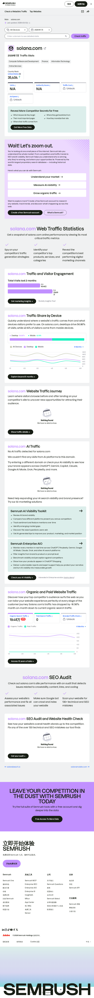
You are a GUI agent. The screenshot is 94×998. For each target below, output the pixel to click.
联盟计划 (6, 909)
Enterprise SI (30, 891)
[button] (82, 11)
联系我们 (50, 909)
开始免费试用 (11, 864)
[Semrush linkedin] (3, 929)
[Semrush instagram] (5, 929)
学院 (70, 884)
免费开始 (81, 4)
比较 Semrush (8, 899)
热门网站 (28, 906)
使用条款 (20, 942)
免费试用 (6, 895)
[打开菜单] (91, 4)
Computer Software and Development (24, 61)
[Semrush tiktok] (8, 929)
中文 (87, 942)
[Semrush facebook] (14, 929)
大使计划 (72, 911)
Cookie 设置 (35, 942)
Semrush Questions (55, 884)
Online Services (15, 66)
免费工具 (28, 909)
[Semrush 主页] (9, 4)
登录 (69, 4)
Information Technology (60, 61)
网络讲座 (72, 908)
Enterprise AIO (31, 888)
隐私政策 (6, 942)
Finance (45, 61)
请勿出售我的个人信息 (55, 906)
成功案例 (6, 902)
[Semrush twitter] (16, 929)
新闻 (48, 888)
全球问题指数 (52, 902)
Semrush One (8, 881)
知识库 (71, 881)
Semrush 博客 (74, 904)
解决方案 (6, 888)
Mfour (27, 899)
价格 (4, 891)
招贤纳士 (50, 891)
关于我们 (50, 881)
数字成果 (6, 906)
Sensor (28, 913)
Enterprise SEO (31, 884)
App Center (29, 902)
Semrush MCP (30, 881)
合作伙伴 (50, 895)
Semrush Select (53, 899)
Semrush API (74, 888)
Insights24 (29, 895)
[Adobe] (6, 935)
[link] (16, 11)
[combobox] (34, 36)
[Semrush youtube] (11, 929)
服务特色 (6, 884)
